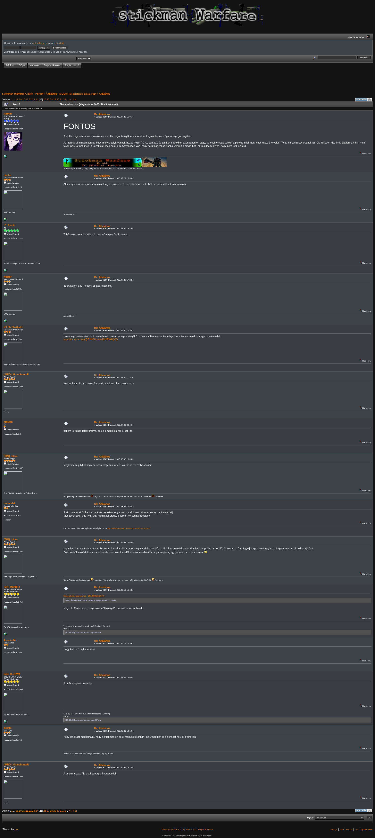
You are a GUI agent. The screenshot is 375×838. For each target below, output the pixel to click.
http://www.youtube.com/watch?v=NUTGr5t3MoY (129, 528)
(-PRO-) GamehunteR (16, 374)
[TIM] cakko (11, 456)
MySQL (334, 830)
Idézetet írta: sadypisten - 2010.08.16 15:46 (83, 596)
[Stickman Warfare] (5, 157)
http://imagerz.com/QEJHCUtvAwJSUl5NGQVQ (90, 339)
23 (33, 99)
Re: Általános (102, 114)
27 (48, 99)
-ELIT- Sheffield (13, 327)
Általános (51, 93)
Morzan (8, 421)
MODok (63, 93)
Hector (8, 175)
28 (51, 99)
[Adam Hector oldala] (5, 220)
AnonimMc (10, 640)
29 (54, 99)
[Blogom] (5, 635)
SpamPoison (366, 830)
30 (58, 99)
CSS (357, 830)
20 (23, 99)
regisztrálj (59, 43)
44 (70, 99)
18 (17, 99)
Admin (8, 113)
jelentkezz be (40, 43)
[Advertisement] (187, 80)
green (87, 94)
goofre (8, 727)
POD (93, 94)
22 (30, 99)
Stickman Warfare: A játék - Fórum (22, 93)
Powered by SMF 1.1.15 (173, 829)
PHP (342, 830)
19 (20, 99)
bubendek (10, 503)
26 (44, 99)
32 (64, 99)
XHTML (349, 830)
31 (61, 99)
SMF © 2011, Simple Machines (199, 829)
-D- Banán (9, 225)
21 (27, 99)
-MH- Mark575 (12, 586)
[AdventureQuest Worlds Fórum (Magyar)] (5, 271)
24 (37, 99)
